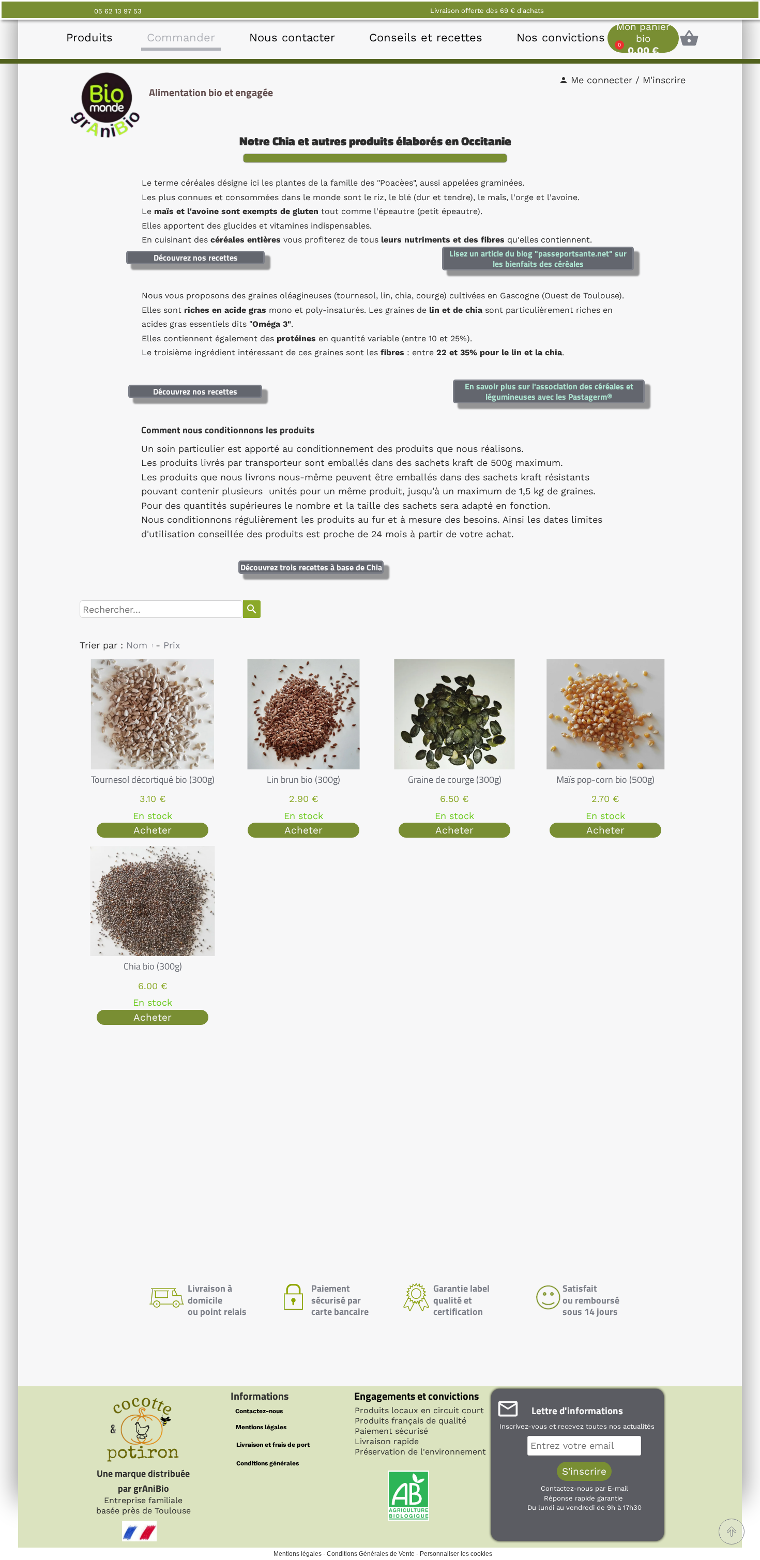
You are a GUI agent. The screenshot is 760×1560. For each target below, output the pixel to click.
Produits (89, 37)
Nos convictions (560, 37)
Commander (181, 37)
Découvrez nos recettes (196, 257)
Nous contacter (292, 37)
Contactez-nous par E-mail (584, 1488)
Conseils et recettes (425, 37)
